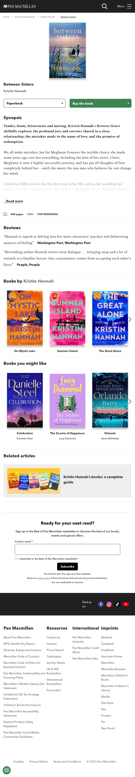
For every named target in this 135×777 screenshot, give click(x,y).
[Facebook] (101, 604)
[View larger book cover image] (67, 50)
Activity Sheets (56, 662)
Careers (52, 643)
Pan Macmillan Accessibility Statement (21, 713)
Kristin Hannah (48, 17)
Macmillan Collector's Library (115, 688)
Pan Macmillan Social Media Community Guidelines (21, 734)
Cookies (18, 761)
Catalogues (54, 656)
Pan (103, 709)
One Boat (107, 703)
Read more (14, 201)
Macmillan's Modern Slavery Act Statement (24, 686)
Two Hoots (108, 728)
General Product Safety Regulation (18, 724)
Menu (120, 6)
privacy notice (43, 578)
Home (6, 17)
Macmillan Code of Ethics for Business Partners (22, 665)
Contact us (53, 637)
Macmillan (107, 662)
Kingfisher (107, 650)
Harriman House (111, 656)
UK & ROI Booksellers (54, 671)
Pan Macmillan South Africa (85, 650)
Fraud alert (53, 690)
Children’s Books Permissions (22, 705)
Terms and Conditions (67, 761)
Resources (57, 628)
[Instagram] (109, 604)
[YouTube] (126, 604)
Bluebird (106, 637)
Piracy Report (55, 650)
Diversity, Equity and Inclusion (22, 650)
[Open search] (104, 6)
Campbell (107, 643)
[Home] (20, 6)
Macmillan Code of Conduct (21, 656)
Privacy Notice (38, 761)
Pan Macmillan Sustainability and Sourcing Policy (24, 675)
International (85, 628)
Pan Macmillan (18, 628)
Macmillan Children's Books (114, 677)
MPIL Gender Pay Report (19, 643)
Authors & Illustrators (25, 17)
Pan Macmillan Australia (81, 639)
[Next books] (130, 319)
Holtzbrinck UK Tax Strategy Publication (21, 696)
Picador (106, 715)
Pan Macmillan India (85, 658)
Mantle (105, 696)
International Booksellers (55, 682)
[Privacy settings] (7, 770)
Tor (103, 722)
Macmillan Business (113, 669)
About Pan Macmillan (17, 637)
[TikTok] (117, 604)
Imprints (109, 628)
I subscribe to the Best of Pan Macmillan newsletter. (48, 558)
